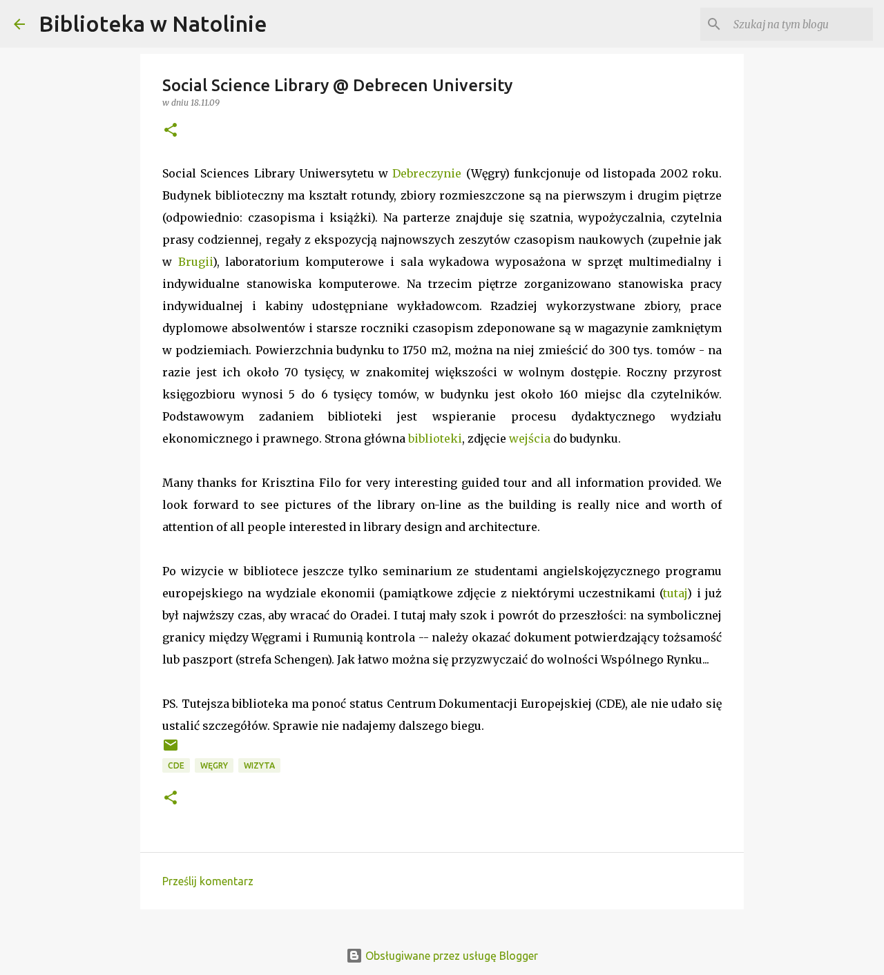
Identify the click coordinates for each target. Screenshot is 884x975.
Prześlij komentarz (207, 881)
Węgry (214, 765)
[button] (170, 131)
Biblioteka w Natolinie (153, 23)
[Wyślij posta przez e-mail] (170, 750)
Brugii (195, 262)
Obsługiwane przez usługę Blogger (450, 955)
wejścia (529, 438)
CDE (176, 765)
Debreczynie (426, 173)
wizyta (259, 765)
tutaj (675, 593)
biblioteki (435, 438)
